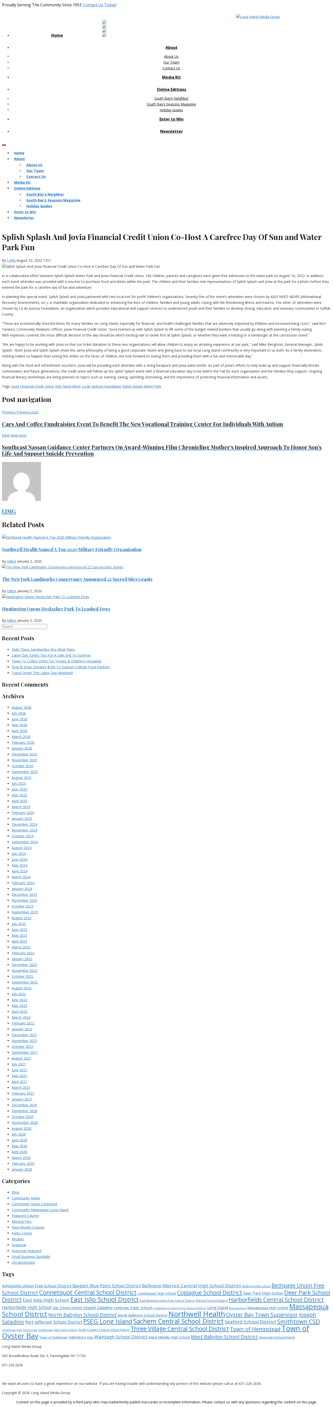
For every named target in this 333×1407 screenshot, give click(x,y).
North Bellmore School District (142, 1315)
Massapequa (237, 1308)
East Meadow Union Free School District (167, 1301)
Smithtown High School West (57, 1330)
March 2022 (21, 1017)
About (171, 47)
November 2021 (24, 1040)
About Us (171, 56)
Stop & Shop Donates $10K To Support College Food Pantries (61, 667)
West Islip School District (277, 1337)
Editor (11, 561)
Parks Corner (22, 1233)
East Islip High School (46, 1300)
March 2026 (21, 736)
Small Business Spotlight (31, 1256)
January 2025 (22, 818)
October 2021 (22, 1046)
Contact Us (171, 68)
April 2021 (19, 1081)
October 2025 (22, 766)
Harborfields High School (26, 1307)
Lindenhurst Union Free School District (180, 1308)
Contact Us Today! (99, 5)
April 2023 (19, 941)
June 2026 (19, 719)
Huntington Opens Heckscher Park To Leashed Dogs (56, 609)
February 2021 (23, 1093)
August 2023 (21, 918)
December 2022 (24, 964)
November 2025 (24, 760)
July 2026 (19, 713)
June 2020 (19, 1140)
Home (57, 35)
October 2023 (22, 906)
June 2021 (19, 1070)
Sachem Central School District (178, 1321)
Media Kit (171, 77)
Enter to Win (171, 119)
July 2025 (19, 783)
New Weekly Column (28, 1227)
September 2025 (25, 771)
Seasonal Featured (26, 1250)
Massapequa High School (267, 1307)
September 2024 (25, 842)
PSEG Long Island (107, 1321)
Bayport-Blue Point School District (106, 1286)
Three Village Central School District (179, 1329)
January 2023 (22, 959)
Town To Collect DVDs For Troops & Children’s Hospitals (57, 661)
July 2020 (19, 1134)
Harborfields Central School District (276, 1299)
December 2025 (24, 754)
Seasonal (19, 1245)
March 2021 (21, 1087)
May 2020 (19, 1146)
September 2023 (25, 912)
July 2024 (19, 853)
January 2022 (22, 1029)
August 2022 (21, 988)
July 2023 (19, 923)
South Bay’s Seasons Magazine (171, 104)
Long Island (217, 1307)
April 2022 (19, 1011)
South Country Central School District (103, 1330)
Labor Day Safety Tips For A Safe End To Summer (51, 655)
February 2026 (23, 742)
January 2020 (22, 1169)
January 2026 (22, 748)
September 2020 (25, 1122)
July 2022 (19, 994)
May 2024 (19, 865)
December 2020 (24, 1105)
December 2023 (24, 894)
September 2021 (25, 1052)
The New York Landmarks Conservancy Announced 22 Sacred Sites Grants (77, 579)
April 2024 (19, 871)
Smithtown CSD (298, 1321)
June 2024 (19, 859)
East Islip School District (104, 1299)
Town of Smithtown (53, 1337)
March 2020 (21, 1157)
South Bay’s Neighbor (171, 98)
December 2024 (24, 824)
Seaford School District (250, 1322)
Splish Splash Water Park (141, 386)
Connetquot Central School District (88, 1292)
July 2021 (19, 1064)
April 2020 (19, 1151)
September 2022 (25, 982)
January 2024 (22, 888)
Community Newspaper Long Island (40, 1209)
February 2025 (23, 812)
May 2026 (19, 725)
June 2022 (19, 999)
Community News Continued (34, 1204)
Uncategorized (23, 1262)
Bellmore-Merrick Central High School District (191, 1286)
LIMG (12, 260)
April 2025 (19, 801)
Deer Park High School (263, 1293)
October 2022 (22, 976)
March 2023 (21, 947)
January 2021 (22, 1099)
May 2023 (19, 935)
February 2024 (23, 883)
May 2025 (19, 795)
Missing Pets (22, 1221)
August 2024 (21, 847)
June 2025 (19, 789)
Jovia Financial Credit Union (32, 386)
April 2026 (19, 730)
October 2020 (22, 1116)
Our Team (171, 62)
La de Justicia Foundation (101, 386)
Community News (26, 1198)
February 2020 (23, 1163)
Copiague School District (209, 1292)
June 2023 (19, 929)
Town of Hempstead (255, 1328)
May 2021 (19, 1075)
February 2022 (23, 1023)
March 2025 (21, 806)
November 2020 (24, 1111)
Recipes (18, 1239)
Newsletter (171, 131)
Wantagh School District (120, 1337)
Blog (15, 1192)
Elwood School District (212, 1301)
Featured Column (25, 1215)
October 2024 (22, 836)
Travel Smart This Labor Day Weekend (42, 672)
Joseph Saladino (98, 1307)
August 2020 (21, 1128)
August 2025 (21, 777)
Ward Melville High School (169, 1337)
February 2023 (23, 953)
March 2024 (21, 877)
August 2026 (21, 707)
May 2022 (19, 1005)
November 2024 (24, 830)
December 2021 (24, 1035)
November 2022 (24, 970)
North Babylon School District (82, 1314)
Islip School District (67, 1307)
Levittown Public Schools (133, 1307)
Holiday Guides (171, 110)
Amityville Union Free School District (36, 1286)
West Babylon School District (224, 1336)
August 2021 (21, 1058)
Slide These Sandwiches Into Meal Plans (43, 649)
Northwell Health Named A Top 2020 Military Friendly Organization (71, 549)
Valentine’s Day (81, 1337)
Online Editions (171, 89)
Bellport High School (256, 1286)
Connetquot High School (156, 1293)
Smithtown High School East (19, 1330)
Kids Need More (68, 386)
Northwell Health (196, 1314)
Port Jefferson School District (53, 1322)
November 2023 (24, 900)
